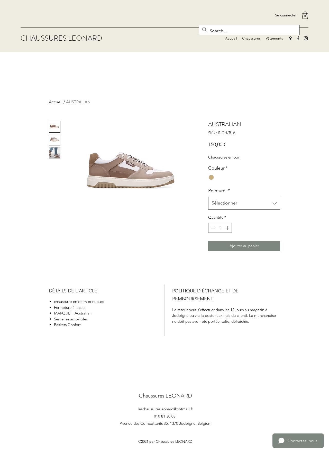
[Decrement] (212, 228)
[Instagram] (305, 38)
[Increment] (227, 228)
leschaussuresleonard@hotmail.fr (165, 408)
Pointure (219, 190)
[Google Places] (290, 38)
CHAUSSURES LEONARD (61, 38)
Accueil (55, 101)
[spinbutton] (220, 228)
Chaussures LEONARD (165, 396)
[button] (305, 15)
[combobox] (244, 203)
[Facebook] (298, 38)
